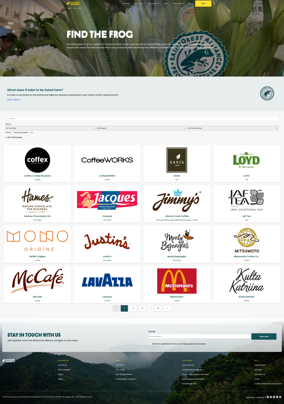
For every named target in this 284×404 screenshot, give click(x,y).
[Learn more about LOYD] (246, 160)
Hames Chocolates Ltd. (37, 216)
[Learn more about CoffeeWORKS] (107, 160)
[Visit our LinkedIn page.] (274, 397)
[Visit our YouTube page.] (280, 397)
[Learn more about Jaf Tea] (246, 200)
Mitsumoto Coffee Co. (246, 256)
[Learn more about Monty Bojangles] (176, 240)
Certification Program (192, 369)
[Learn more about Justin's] (107, 240)
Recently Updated (21, 132)
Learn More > (14, 99)
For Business (177, 3)
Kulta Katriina (246, 296)
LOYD (246, 175)
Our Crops (120, 369)
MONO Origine (37, 256)
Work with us (188, 365)
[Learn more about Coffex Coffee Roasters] (37, 160)
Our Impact (138, 3)
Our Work (125, 3)
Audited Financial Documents (268, 383)
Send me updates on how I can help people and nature (179, 344)
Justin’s (107, 256)
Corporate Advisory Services (195, 374)
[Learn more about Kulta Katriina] (246, 281)
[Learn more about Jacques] (107, 200)
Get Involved (152, 3)
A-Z (31, 132)
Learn (166, 3)
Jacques (107, 216)
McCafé (37, 296)
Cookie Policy (260, 397)
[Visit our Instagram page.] (271, 397)
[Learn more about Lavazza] (107, 281)
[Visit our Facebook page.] (268, 397)
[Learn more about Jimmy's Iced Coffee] (176, 200)
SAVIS (177, 175)
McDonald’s (176, 296)
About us (120, 365)
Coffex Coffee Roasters (37, 175)
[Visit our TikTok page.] (277, 397)
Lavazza (107, 296)
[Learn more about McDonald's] (176, 281)
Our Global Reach (124, 374)
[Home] (73, 3)
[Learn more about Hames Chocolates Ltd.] (37, 200)
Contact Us (260, 374)
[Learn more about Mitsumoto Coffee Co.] (246, 240)
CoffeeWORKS (107, 175)
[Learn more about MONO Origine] (37, 240)
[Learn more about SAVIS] (176, 160)
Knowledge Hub (189, 383)
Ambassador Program (126, 379)
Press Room (260, 365)
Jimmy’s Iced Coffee (177, 216)
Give (203, 3)
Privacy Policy (250, 397)
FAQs (257, 379)
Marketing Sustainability (193, 379)
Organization (63, 360)
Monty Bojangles (176, 256)
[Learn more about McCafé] (37, 281)
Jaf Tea (246, 216)
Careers (258, 369)
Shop (60, 379)
